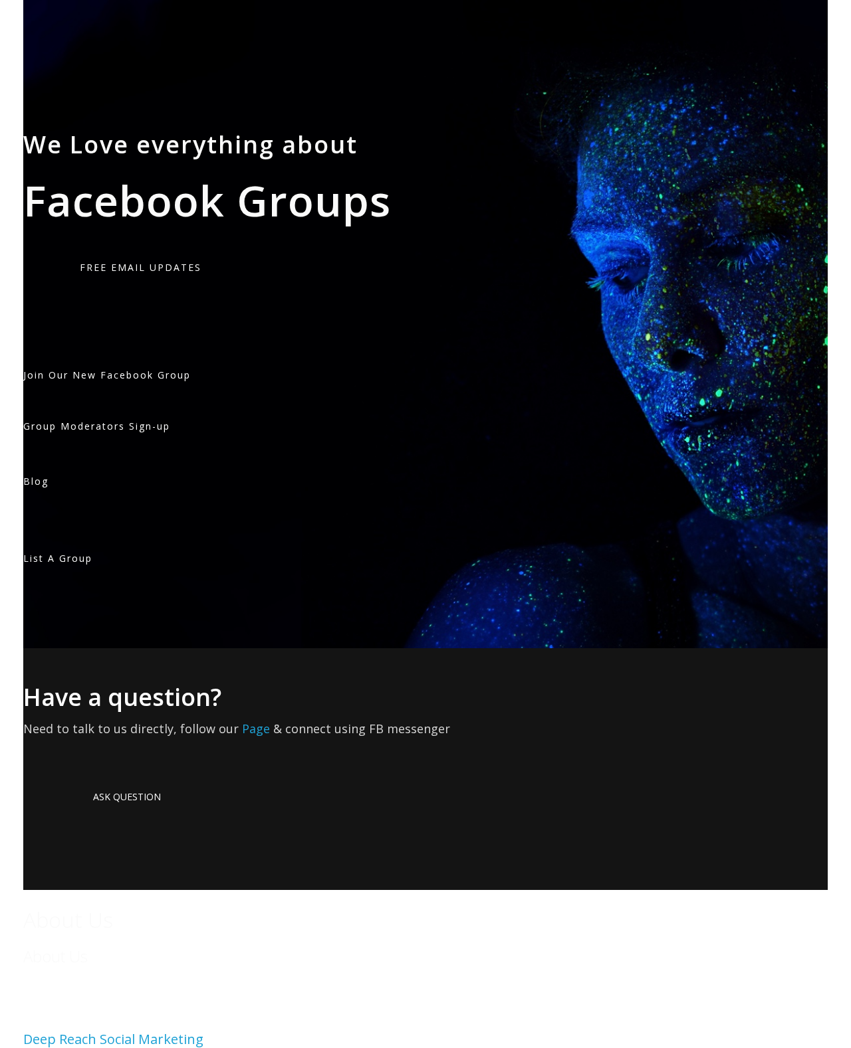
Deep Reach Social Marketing (113, 1039)
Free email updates (140, 267)
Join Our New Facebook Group (107, 375)
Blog (36, 481)
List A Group (57, 558)
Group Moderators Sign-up (96, 426)
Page (256, 729)
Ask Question (127, 796)
